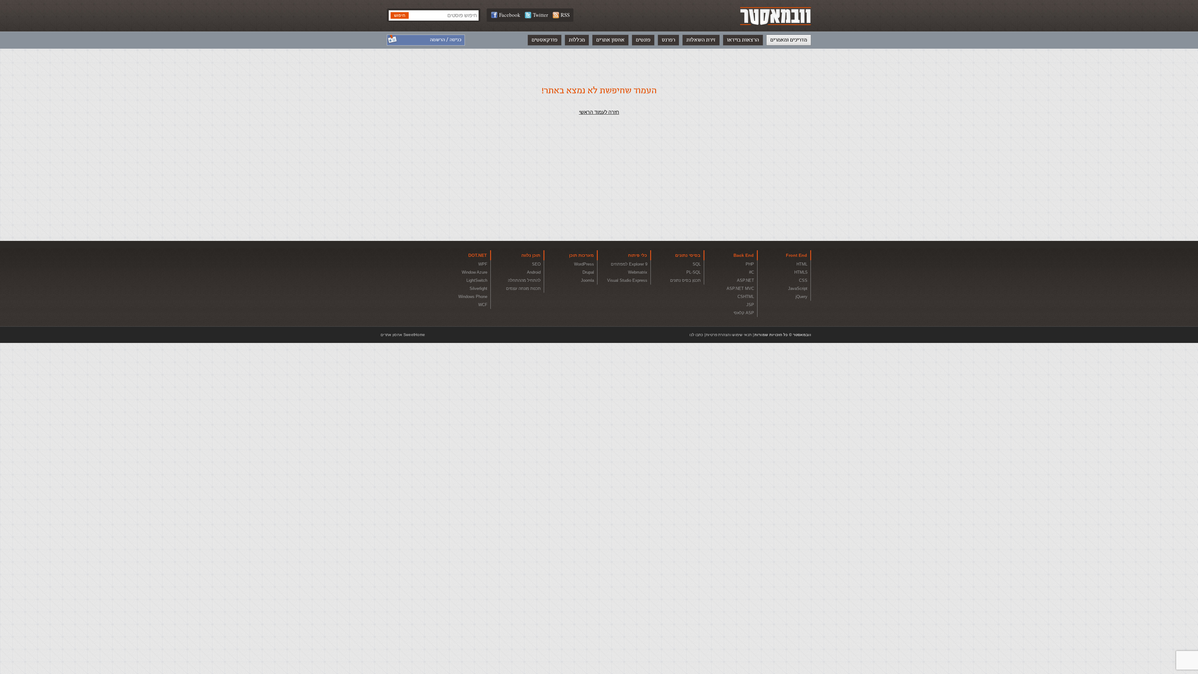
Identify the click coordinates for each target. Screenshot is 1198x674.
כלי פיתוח (637, 255)
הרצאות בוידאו (743, 40)
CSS (803, 280)
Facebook (509, 14)
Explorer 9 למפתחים (629, 264)
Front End (796, 255)
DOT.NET (477, 255)
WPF (482, 264)
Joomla (587, 280)
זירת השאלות (701, 40)
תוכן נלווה (530, 255)
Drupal (588, 272)
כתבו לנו (696, 335)
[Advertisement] (599, 191)
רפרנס (668, 40)
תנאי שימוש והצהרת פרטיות (729, 335)
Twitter (540, 14)
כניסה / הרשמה (445, 40)
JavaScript (797, 288)
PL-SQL (693, 272)
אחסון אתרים (610, 40)
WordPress (584, 264)
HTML (801, 264)
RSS (565, 14)
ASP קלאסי (743, 312)
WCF (482, 304)
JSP (750, 304)
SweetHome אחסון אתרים (403, 335)
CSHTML (746, 296)
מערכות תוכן (581, 255)
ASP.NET (745, 280)
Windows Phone (472, 296)
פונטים (643, 40)
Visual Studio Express (627, 280)
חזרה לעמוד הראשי (599, 112)
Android (534, 272)
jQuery (801, 296)
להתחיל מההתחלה (524, 280)
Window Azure (474, 272)
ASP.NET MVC (740, 288)
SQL (697, 264)
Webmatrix (637, 272)
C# (751, 272)
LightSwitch (476, 280)
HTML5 (800, 272)
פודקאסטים (545, 40)
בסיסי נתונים (687, 255)
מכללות (577, 40)
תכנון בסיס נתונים (685, 280)
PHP (750, 264)
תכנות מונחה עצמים (523, 288)
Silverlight (478, 288)
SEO (536, 264)
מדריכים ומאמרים (788, 40)
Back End (743, 255)
